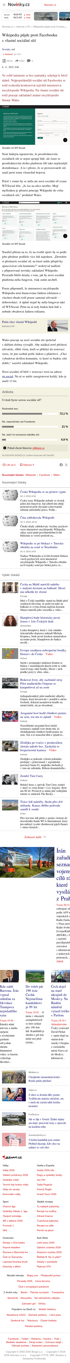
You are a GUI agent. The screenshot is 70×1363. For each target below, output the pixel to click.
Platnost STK (44, 1266)
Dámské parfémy (37, 1314)
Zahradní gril (29, 1303)
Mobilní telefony (47, 1309)
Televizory (32, 1320)
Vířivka (42, 1303)
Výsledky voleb (11, 1179)
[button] (35, 125)
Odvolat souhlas (20, 1345)
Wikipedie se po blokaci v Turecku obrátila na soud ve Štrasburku (41, 545)
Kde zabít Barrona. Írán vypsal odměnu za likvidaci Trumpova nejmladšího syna (9, 1000)
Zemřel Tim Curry (31, 776)
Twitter (25, 1338)
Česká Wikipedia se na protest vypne (43, 492)
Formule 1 (8, 1225)
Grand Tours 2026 (46, 1194)
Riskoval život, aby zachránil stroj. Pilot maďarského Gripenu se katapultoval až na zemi (41, 683)
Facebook (44, 475)
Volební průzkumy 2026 (15, 1175)
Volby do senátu (11, 1189)
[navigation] (4, 5)
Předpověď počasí (50, 1275)
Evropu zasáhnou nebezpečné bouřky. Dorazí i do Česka (43, 652)
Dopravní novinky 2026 (49, 1252)
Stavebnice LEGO (16, 1314)
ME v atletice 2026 (13, 1220)
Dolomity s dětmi (12, 1266)
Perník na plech (45, 1230)
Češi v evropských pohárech (34, 1286)
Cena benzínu (42, 1281)
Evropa (23, 596)
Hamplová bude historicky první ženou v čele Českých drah (40, 619)
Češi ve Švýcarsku (12, 1257)
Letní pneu (55, 1314)
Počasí (23, 658)
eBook (9, 60)
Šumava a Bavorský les (15, 1252)
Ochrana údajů (53, 1342)
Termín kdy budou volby (15, 1184)
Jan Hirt (41, 1179)
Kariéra (47, 1338)
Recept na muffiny (46, 1211)
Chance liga (9, 1206)
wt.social (7, 376)
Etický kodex (36, 1342)
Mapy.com (32, 1275)
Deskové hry (17, 1320)
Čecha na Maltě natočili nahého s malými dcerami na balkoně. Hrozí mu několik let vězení (42, 588)
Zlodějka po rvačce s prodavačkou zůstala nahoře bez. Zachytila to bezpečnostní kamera (41, 746)
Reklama (36, 1338)
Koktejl (23, 721)
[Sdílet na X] (66, 465)
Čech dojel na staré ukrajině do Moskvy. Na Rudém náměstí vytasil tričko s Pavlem (60, 1000)
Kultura (23, 780)
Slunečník (12, 1298)
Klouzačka (26, 1298)
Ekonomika (25, 626)
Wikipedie (30, 475)
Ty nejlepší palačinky (48, 1206)
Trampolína (58, 1292)
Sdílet (22, 60)
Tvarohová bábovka (47, 1220)
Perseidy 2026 (24, 1281)
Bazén (24, 1292)
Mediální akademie (16, 1342)
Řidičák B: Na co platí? (49, 1257)
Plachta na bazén (39, 1292)
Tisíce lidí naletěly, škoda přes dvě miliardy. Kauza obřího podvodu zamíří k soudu (41, 805)
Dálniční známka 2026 (49, 1247)
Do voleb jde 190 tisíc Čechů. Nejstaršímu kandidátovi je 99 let (34, 996)
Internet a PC (8, 326)
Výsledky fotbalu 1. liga (15, 1211)
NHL (5, 1230)
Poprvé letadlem (11, 1247)
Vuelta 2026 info (45, 1170)
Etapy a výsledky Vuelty (49, 1175)
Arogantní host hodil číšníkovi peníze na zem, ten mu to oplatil (43, 715)
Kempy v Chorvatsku (14, 1242)
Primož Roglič (44, 1189)
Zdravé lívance (45, 1216)
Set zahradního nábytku (47, 1298)
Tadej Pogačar (44, 1184)
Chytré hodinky (48, 1320)
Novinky (6, 49)
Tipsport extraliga (12, 1216)
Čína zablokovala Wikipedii (37, 517)
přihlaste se (39, 448)
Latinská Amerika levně (15, 1261)
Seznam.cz (50, 4)
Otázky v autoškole (47, 1261)
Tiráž (56, 1338)
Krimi (22, 813)
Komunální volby (12, 1194)
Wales (56, 475)
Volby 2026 (9, 1170)
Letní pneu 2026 (46, 1242)
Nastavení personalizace (45, 1345)
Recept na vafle (45, 1225)
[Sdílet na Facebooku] (61, 465)
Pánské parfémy (33, 1326)
